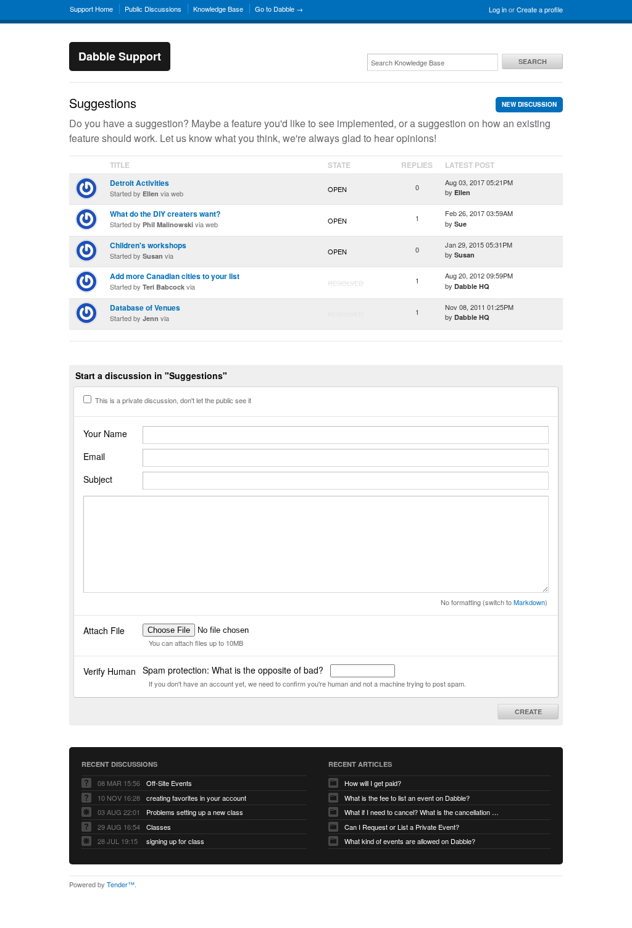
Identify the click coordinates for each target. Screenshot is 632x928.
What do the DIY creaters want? (165, 213)
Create (528, 711)
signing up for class (175, 841)
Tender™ (121, 884)
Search (532, 61)
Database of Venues (145, 307)
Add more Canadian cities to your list (174, 276)
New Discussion (529, 104)
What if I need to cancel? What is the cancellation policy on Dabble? (421, 812)
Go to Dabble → (279, 9)
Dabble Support (119, 56)
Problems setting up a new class (194, 812)
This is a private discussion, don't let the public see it (172, 400)
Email (94, 456)
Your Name (105, 433)
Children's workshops (148, 245)
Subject (97, 479)
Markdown (529, 602)
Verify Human (109, 671)
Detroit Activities (139, 182)
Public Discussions (153, 9)
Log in (498, 9)
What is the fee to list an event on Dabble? (407, 798)
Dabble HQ (471, 286)
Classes (158, 827)
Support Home (91, 9)
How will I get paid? (372, 783)
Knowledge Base (218, 9)
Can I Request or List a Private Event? (401, 827)
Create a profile (540, 9)
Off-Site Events (169, 783)
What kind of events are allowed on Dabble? (409, 841)
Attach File (104, 630)
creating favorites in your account (196, 798)
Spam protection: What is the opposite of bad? (234, 670)
